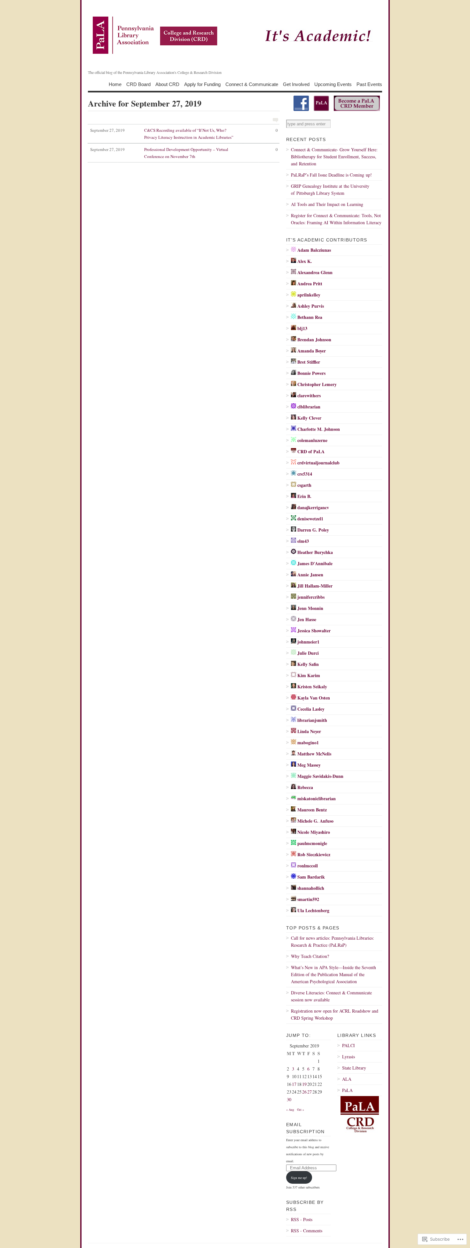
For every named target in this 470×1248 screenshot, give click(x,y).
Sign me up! (299, 1177)
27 (309, 1092)
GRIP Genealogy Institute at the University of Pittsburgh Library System (330, 189)
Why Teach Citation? (310, 956)
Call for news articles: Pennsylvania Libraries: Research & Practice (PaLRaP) (332, 941)
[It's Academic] (235, 35)
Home (115, 84)
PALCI (348, 1045)
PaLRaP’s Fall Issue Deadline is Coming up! (331, 175)
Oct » (300, 1109)
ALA (346, 1079)
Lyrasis (348, 1057)
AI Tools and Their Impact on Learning (327, 204)
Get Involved (296, 84)
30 (289, 1099)
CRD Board (138, 84)
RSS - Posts (301, 1219)
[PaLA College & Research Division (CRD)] (301, 109)
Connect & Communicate (251, 84)
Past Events (369, 84)
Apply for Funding (202, 84)
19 (304, 1084)
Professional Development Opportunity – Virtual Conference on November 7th (184, 152)
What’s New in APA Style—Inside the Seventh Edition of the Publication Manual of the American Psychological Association (333, 974)
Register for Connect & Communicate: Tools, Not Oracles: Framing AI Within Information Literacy (336, 218)
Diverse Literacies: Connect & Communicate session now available (331, 996)
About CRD (167, 84)
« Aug (290, 1109)
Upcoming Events (333, 84)
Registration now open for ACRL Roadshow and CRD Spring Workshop (334, 1014)
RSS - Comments (306, 1231)
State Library (354, 1068)
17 (294, 1084)
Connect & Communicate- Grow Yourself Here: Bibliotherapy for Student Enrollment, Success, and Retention (334, 156)
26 (304, 1092)
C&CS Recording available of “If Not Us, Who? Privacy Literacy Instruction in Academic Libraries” (184, 133)
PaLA (347, 1090)
